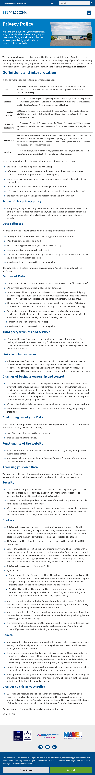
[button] (52, 3)
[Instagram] (54, 747)
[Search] (92, 3)
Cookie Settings (26, 770)
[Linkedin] (40, 747)
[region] (47, 763)
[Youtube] (47, 747)
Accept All (71, 770)
